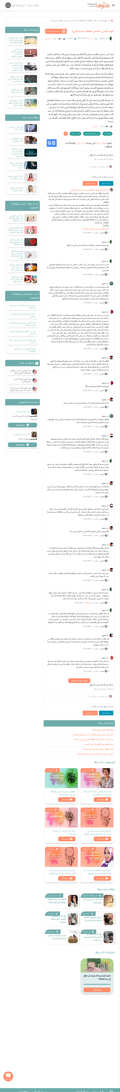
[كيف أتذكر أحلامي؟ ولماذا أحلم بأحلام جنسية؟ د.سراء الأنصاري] (97, 778)
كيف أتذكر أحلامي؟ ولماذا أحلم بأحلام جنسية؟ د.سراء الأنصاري (97, 793)
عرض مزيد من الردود (79, 680)
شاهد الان (100, 799)
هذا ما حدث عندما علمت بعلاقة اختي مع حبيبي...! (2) (93, 739)
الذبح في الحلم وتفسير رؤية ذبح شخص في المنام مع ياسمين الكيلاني (97, 832)
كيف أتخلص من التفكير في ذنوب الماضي (98, 744)
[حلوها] (113, 5)
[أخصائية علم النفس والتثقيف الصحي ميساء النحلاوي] (111, 190)
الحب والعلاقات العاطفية (87, 20)
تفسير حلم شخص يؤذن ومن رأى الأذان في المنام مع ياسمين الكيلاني (62, 872)
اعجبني (102, 233)
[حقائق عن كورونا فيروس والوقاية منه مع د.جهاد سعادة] (61, 778)
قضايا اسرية (86, 913)
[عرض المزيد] (66, 134)
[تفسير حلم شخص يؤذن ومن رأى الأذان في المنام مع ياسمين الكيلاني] (61, 857)
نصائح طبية (50, 770)
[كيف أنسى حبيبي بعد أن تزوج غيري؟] (108, 901)
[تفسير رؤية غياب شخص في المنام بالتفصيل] (73, 937)
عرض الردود (88, 603)
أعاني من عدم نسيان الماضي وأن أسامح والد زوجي (95, 753)
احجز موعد (20, 425)
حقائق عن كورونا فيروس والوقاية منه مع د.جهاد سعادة (62, 793)
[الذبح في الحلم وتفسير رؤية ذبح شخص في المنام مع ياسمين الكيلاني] (97, 817)
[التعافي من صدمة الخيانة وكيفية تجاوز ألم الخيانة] (73, 901)
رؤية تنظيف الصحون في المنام (102, 729)
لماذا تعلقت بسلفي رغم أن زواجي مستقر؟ (98, 749)
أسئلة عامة (50, 809)
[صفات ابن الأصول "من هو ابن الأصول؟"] (61, 817)
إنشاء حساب (32, 5)
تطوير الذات (103, 20)
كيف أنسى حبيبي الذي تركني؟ (95, 228)
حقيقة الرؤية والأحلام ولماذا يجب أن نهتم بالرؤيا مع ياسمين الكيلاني (97, 872)
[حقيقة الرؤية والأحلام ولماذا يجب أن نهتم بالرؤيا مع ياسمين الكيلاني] (97, 857)
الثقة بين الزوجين (52, 895)
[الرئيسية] (112, 20)
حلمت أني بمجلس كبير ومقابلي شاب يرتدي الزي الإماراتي (93, 734)
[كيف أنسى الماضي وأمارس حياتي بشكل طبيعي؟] (73, 919)
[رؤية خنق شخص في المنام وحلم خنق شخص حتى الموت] (108, 937)
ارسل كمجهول (90, 183)
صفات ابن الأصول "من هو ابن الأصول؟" (63, 832)
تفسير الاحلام (86, 770)
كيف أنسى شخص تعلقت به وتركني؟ (63, 20)
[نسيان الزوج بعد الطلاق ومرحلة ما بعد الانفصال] (108, 919)
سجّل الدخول (106, 183)
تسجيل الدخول (18, 5)
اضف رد (95, 233)
